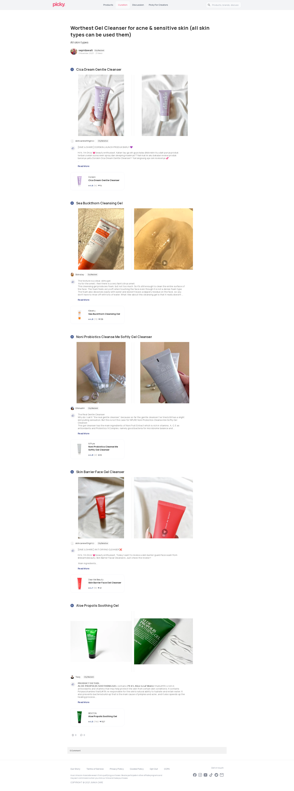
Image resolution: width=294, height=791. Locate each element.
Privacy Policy (117, 768)
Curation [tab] (122, 4)
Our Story (75, 768)
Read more (84, 166)
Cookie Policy (137, 768)
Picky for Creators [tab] (158, 4)
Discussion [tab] (138, 4)
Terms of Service (95, 768)
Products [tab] (108, 4)
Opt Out (154, 768)
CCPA (167, 768)
